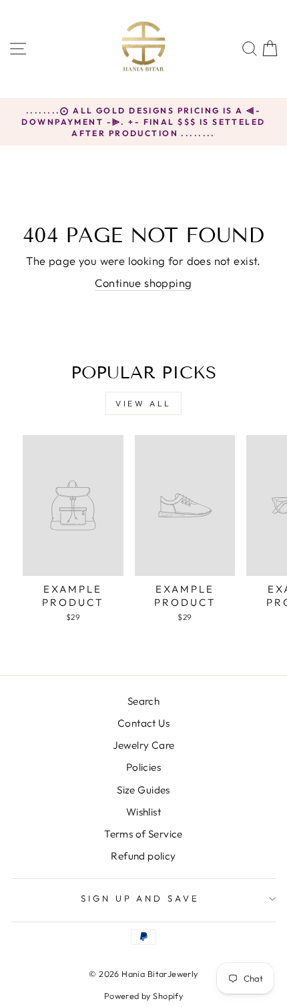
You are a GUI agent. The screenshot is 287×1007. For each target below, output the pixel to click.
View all (143, 403)
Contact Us (143, 723)
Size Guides (143, 789)
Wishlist (143, 811)
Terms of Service (143, 833)
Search (143, 701)
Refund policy (143, 856)
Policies (143, 767)
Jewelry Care (144, 745)
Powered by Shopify (143, 995)
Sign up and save (140, 898)
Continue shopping (143, 283)
